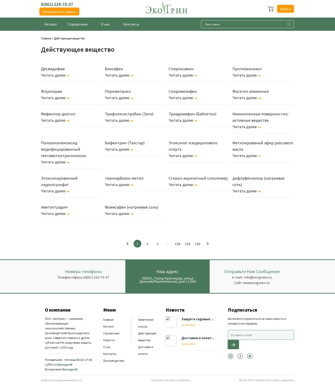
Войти (285, 8)
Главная (46, 38)
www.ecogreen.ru (256, 282)
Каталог (108, 326)
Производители (113, 360)
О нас (107, 347)
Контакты (109, 354)
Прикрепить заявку (59, 11)
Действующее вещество (69, 38)
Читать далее (53, 75)
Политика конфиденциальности (61, 380)
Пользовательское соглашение (170, 380)
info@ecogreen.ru (258, 277)
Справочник (111, 333)
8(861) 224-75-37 (57, 4)
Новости (109, 340)
